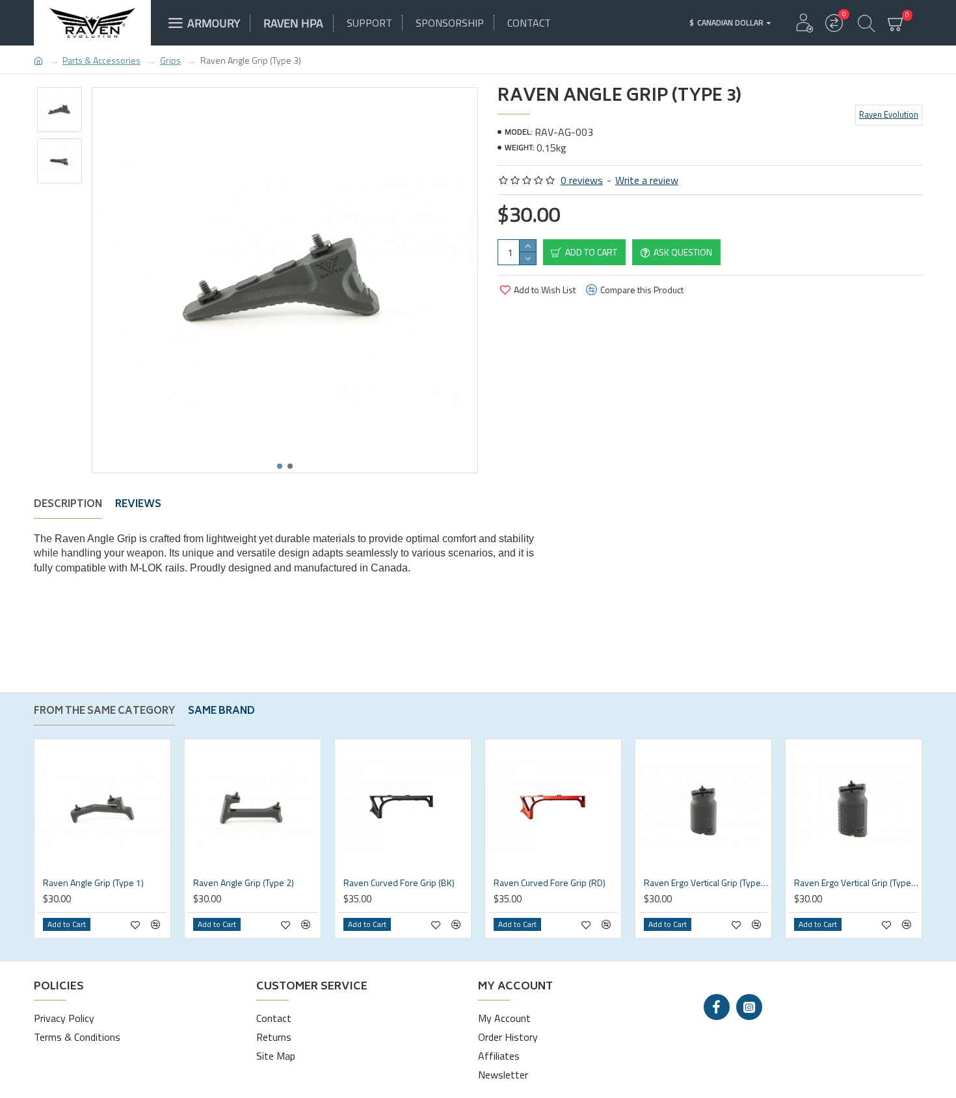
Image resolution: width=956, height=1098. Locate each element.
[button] (279, 466)
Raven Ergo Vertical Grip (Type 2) (856, 883)
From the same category (104, 713)
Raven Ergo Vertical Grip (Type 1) (706, 883)
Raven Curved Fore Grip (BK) (399, 883)
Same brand (221, 713)
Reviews (138, 506)
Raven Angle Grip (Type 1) (93, 883)
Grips (170, 60)
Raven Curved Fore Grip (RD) (549, 883)
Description (68, 506)
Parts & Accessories (101, 60)
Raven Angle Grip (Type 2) (243, 883)
